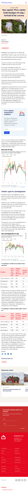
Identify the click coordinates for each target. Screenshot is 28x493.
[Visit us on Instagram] (22, 480)
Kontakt (2, 450)
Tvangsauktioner (18, 457)
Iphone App (3, 466)
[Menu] (26, 2)
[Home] (6, 2)
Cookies (16, 466)
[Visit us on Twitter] (25, 480)
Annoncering (3, 459)
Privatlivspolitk (17, 471)
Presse (2, 457)
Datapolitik (3, 471)
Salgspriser (17, 450)
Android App (3, 468)
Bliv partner (3, 462)
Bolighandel (5, 48)
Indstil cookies (17, 468)
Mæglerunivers (17, 453)
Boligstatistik (17, 448)
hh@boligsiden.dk (4, 43)
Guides (2, 453)
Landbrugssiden (18, 459)
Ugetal (3, 361)
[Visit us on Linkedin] (19, 480)
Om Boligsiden (4, 448)
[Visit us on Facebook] (16, 480)
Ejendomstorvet (17, 462)
